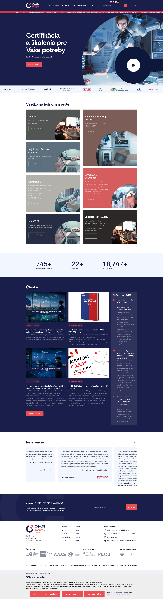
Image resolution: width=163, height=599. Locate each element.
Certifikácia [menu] (65, 5)
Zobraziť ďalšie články (34, 413)
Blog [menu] (84, 5)
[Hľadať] (125, 5)
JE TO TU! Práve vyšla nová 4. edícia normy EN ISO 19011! (88, 387)
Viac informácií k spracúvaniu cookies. (118, 594)
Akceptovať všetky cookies (45, 594)
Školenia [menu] (56, 5)
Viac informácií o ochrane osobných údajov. (120, 592)
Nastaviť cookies (72, 594)
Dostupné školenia (34, 64)
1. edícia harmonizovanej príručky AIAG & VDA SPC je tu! (86, 331)
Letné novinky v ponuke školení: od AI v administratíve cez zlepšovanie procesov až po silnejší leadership (125, 305)
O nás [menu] (74, 5)
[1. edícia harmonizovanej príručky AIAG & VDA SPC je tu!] (88, 307)
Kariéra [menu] (79, 5)
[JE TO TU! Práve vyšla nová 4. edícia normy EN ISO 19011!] (88, 363)
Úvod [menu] (50, 5)
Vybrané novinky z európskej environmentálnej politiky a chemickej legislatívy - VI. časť (46, 331)
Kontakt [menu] (91, 5)
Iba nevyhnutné (94, 594)
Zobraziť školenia (36, 128)
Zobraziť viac (153, 89)
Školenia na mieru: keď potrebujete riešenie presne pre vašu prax (124, 399)
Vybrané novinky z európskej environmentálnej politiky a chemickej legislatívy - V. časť (46, 387)
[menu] (135, 5)
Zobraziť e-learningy (37, 235)
